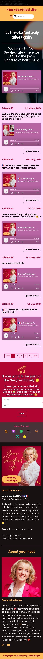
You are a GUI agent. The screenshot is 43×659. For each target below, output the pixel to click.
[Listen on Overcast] (36, 431)
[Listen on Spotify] (21, 431)
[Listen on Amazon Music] (29, 431)
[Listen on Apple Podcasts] (13, 431)
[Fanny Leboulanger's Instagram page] (4, 645)
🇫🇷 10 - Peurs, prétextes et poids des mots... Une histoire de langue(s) (20, 166)
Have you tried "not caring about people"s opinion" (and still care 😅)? (21, 215)
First (8, 355)
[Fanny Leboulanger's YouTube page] (10, 645)
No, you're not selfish (13, 263)
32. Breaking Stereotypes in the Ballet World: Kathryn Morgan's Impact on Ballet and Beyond (21, 116)
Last (35, 355)
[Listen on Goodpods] (24, 436)
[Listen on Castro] (17, 436)
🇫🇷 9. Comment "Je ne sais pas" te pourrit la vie (19, 311)
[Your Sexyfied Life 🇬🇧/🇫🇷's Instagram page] (11, 16)
